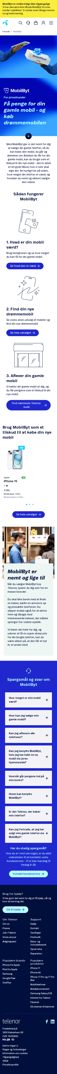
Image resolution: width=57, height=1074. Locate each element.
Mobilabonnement (39, 989)
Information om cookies (15, 1053)
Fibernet (34, 1002)
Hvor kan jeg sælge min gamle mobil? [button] (24, 717)
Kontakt (34, 928)
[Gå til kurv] (36, 23)
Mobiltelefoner (38, 985)
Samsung (8, 974)
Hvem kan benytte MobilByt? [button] (20, 796)
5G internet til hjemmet (42, 1007)
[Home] (5, 22)
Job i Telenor (9, 933)
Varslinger (35, 933)
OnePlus (7, 983)
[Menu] (51, 23)
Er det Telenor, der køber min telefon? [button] (24, 814)
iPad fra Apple (10, 969)
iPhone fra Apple (11, 965)
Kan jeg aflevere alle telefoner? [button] (22, 735)
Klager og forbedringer (14, 1050)
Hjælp (33, 924)
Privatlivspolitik (11, 1065)
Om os (6, 924)
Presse (6, 928)
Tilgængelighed (11, 1057)
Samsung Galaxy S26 (41, 993)
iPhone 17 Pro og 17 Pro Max (42, 978)
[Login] (43, 23)
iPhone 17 (35, 968)
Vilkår (5, 1061)
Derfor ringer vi (10, 1046)
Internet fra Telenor (40, 998)
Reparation (36, 954)
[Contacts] (28, 23)
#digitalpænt (9, 942)
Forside (6, 32)
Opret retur (36, 949)
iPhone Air (35, 973)
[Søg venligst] (20, 23)
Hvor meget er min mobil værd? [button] (25, 700)
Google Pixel (9, 978)
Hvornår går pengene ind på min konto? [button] (26, 778)
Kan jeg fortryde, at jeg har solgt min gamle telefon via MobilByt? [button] (26, 833)
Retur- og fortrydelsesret (38, 943)
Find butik (35, 937)
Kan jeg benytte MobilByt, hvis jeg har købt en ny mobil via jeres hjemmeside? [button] (25, 757)
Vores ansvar (9, 937)
